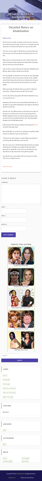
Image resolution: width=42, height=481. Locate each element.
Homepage (6, 379)
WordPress (25, 461)
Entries (25, 458)
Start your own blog (9, 388)
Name (3, 207)
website (36, 125)
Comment (4, 182)
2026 (4, 430)
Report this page (7, 166)
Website (4, 224)
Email (3, 215)
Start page (6, 384)
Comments (7, 461)
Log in (5, 375)
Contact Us (11, 478)
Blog (4, 444)
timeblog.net (20, 474)
